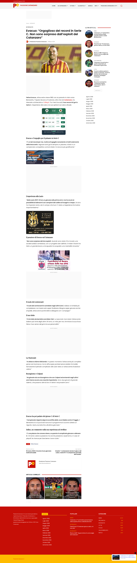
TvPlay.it (46, 102)
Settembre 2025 (90, 123)
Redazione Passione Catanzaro (38, 41)
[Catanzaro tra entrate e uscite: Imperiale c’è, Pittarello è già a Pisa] (89, 63)
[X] (122, 558)
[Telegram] (118, 558)
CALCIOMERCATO (97, 60)
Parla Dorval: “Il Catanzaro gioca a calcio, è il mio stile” (35, 495)
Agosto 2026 (89, 96)
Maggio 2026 (89, 104)
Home (27, 23)
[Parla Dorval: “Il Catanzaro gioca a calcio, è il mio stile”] (35, 488)
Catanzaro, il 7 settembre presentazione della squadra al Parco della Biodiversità (101, 35)
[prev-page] (27, 502)
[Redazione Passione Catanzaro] (27, 42)
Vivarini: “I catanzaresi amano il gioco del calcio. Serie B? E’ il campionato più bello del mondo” (68, 452)
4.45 (53, 122)
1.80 (46, 118)
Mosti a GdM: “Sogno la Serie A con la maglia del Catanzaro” (54, 495)
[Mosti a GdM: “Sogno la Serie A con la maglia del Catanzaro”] (54, 488)
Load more (97, 90)
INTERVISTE (32, 23)
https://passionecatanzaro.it (45, 463)
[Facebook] (111, 558)
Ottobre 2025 (89, 120)
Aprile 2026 (89, 106)
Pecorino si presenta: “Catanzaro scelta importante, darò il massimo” (72, 495)
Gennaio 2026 (90, 113)
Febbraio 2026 (90, 111)
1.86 (46, 122)
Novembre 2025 (90, 118)
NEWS (71, 517)
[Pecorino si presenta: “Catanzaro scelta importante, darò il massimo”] (72, 488)
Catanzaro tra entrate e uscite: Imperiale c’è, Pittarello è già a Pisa (101, 64)
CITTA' (95, 69)
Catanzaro (68, 100)
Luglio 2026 (89, 99)
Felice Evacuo (34, 444)
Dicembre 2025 (90, 116)
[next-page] (30, 502)
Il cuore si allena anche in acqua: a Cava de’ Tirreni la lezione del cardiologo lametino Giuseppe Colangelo (102, 74)
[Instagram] (115, 558)
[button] (121, 5)
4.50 (53, 118)
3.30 (50, 118)
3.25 (50, 122)
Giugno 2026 (89, 101)
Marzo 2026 (89, 108)
